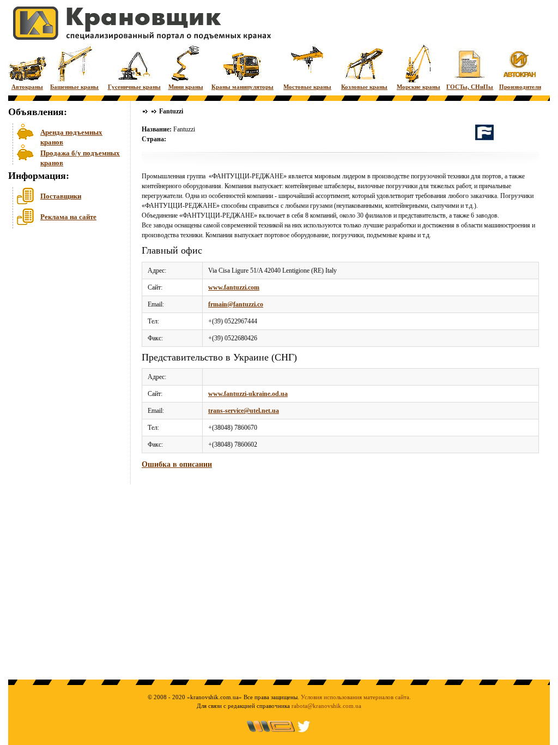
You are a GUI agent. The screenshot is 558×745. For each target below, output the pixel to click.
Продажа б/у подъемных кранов (80, 157)
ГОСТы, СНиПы (469, 86)
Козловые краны (364, 86)
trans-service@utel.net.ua (243, 410)
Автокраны (27, 86)
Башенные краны (74, 86)
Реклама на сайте (68, 217)
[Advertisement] (62, 316)
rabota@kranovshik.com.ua (326, 705)
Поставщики (60, 196)
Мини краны (185, 86)
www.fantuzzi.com (233, 287)
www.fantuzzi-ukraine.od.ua (248, 394)
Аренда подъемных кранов (71, 136)
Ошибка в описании (177, 464)
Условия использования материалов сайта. (356, 697)
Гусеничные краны (134, 86)
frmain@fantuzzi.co (235, 304)
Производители (520, 86)
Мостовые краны (307, 86)
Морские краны (418, 86)
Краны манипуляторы (242, 86)
